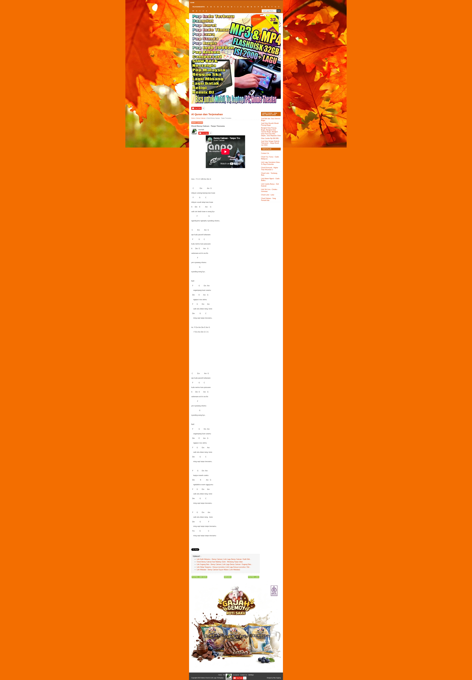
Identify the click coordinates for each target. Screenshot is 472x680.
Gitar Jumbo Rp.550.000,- (270, 138)
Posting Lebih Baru (199, 577)
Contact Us (265, 153)
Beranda (227, 577)
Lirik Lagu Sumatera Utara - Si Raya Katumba (271, 163)
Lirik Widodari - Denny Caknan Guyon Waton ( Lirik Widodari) (218, 570)
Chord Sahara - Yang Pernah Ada (268, 199)
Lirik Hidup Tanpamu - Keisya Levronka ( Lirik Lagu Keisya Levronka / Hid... (224, 567)
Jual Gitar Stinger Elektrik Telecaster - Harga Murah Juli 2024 (270, 143)
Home (192, 2)
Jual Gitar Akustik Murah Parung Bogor (270, 124)
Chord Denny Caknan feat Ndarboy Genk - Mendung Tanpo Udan (220, 562)
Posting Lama (253, 577)
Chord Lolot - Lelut (267, 195)
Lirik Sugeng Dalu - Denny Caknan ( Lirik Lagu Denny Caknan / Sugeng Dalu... (224, 564)
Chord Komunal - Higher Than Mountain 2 (269, 169)
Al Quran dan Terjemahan (207, 114)
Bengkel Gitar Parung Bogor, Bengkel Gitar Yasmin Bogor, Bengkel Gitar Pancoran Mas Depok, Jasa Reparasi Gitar (271, 131)
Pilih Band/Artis (198, 6)
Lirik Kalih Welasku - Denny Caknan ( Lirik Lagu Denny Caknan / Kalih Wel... (224, 559)
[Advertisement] (225, 353)
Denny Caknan (197, 122)
